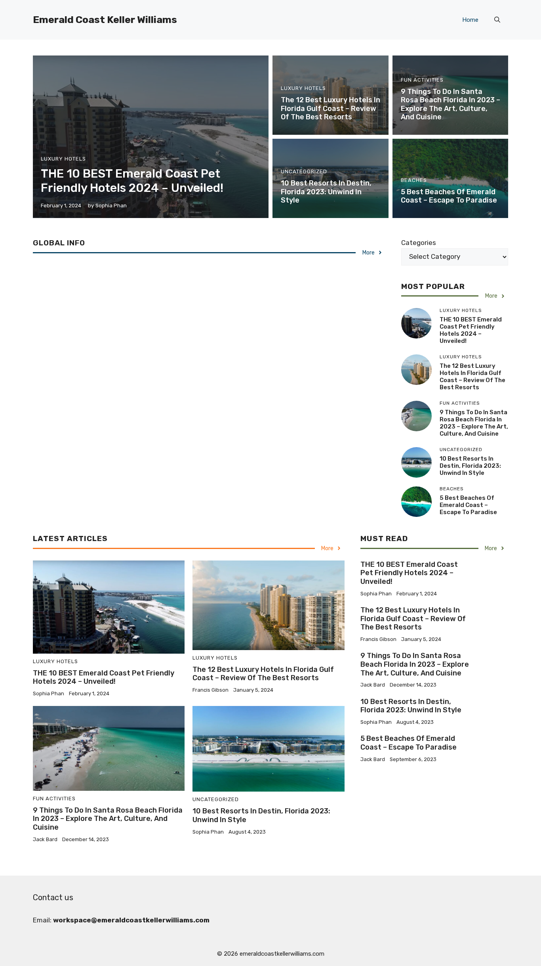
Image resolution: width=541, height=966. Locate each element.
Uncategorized (304, 171)
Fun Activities (422, 80)
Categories (418, 243)
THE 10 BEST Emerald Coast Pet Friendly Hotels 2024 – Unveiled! (132, 180)
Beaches (414, 180)
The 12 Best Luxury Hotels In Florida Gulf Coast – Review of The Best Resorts (330, 108)
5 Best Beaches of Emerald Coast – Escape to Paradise (449, 196)
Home (470, 19)
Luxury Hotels (63, 159)
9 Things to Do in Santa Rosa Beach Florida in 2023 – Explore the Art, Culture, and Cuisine (450, 104)
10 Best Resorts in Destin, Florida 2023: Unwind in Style (326, 192)
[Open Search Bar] (497, 20)
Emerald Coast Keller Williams (105, 19)
